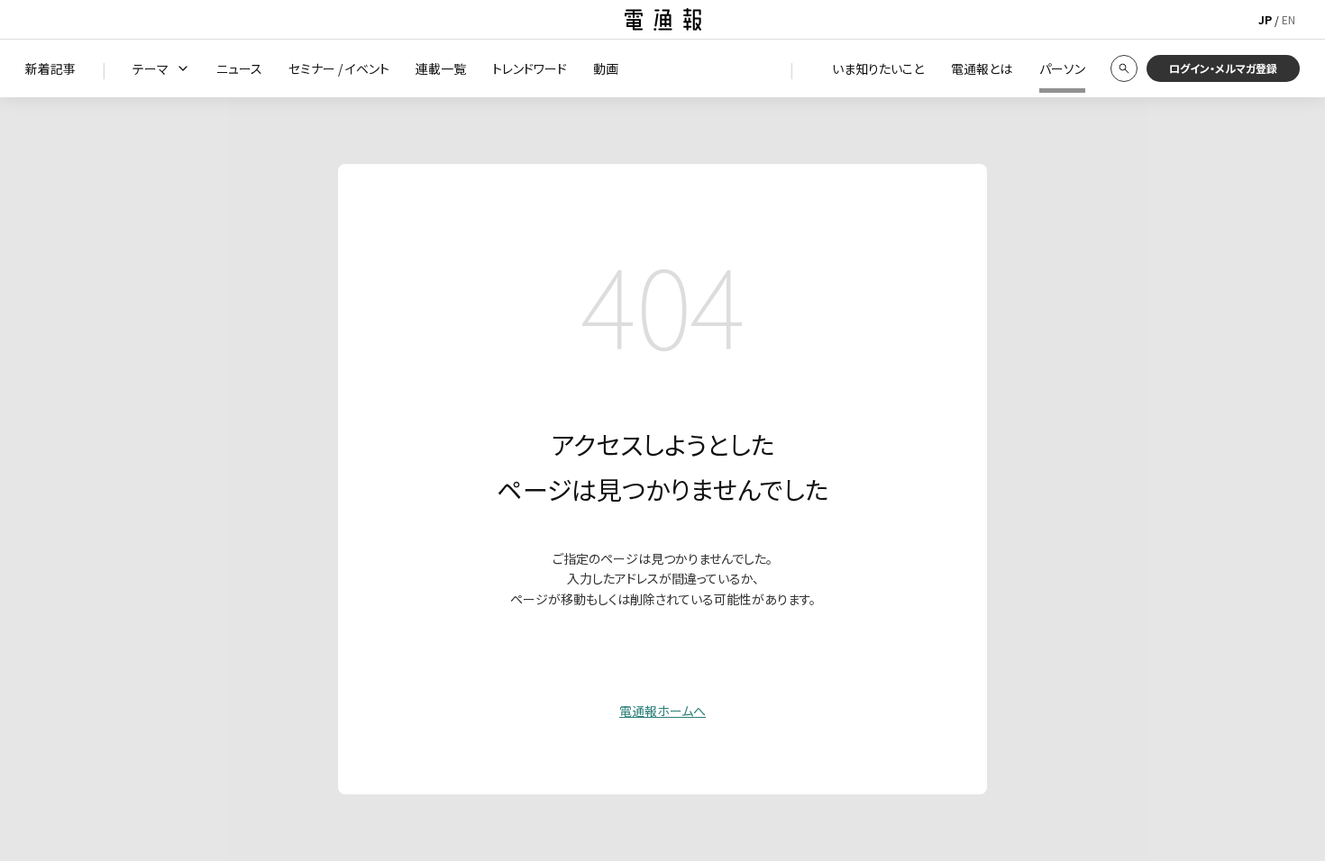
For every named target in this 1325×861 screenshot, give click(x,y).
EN (1288, 19)
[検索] (1124, 68)
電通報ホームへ (662, 711)
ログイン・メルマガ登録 (1223, 68)
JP (1265, 19)
